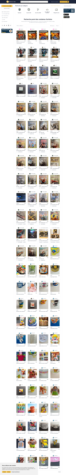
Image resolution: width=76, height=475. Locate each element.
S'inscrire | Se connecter (54, 1)
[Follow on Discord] (8, 25)
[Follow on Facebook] (4, 25)
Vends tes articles (64, 1)
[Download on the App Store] (66, 14)
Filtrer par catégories (20, 25)
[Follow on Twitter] (6, 25)
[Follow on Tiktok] (10, 25)
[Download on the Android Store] (66, 17)
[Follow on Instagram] (2, 25)
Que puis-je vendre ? (7, 8)
